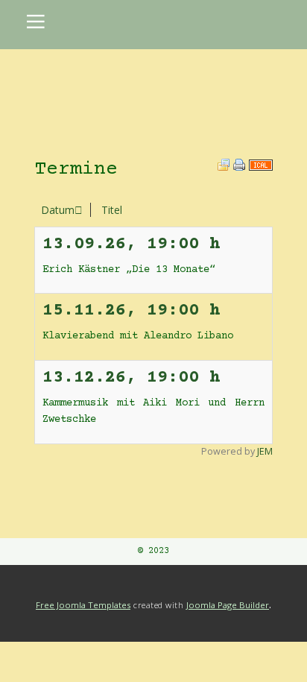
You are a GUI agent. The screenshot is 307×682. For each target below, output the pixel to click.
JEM (265, 451)
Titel (111, 210)
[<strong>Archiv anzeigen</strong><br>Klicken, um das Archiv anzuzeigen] (224, 167)
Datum (58, 210)
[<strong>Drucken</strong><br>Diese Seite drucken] (239, 167)
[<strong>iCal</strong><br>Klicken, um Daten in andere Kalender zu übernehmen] (261, 167)
